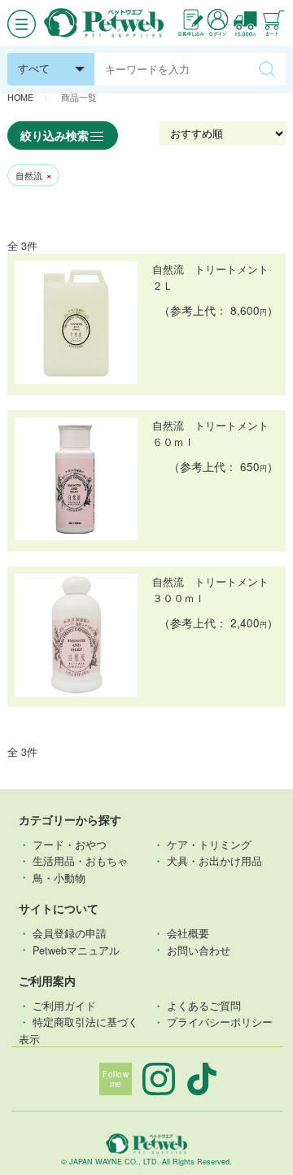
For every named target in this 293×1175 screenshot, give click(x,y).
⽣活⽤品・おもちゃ (80, 861)
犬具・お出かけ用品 (214, 861)
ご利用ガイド (64, 1005)
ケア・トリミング (209, 844)
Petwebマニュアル (76, 949)
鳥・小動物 (59, 877)
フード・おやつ (70, 844)
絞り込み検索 (54, 135)
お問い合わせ (198, 949)
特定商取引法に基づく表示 (79, 1030)
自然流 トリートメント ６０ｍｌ (215, 433)
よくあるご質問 (204, 1005)
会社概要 (188, 933)
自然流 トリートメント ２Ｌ (215, 277)
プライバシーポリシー (220, 1022)
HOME (20, 97)
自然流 (33, 175)
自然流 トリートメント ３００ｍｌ (215, 589)
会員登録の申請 (70, 933)
